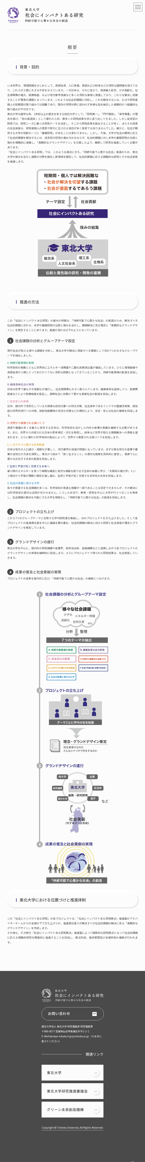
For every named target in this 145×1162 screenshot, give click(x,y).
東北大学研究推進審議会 (67, 1091)
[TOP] (45, 21)
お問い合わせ (59, 1013)
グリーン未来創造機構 (65, 1109)
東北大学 (54, 1072)
